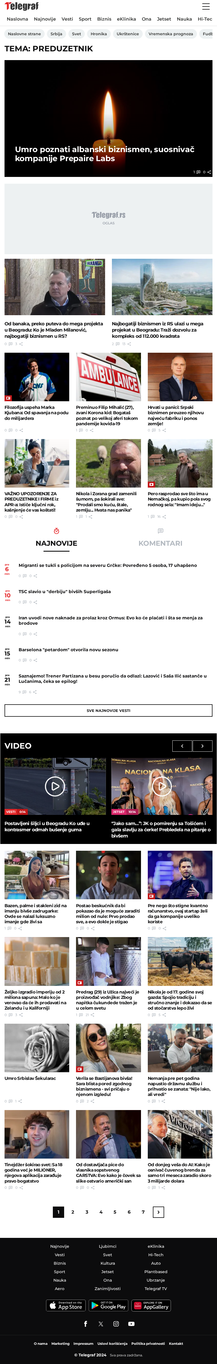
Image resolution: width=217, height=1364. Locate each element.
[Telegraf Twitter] (101, 1324)
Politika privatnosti (148, 1343)
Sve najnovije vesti (108, 710)
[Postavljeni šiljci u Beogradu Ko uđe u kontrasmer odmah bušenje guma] (55, 786)
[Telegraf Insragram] (116, 1324)
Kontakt (176, 1343)
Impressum (83, 1343)
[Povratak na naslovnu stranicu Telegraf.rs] (21, 6)
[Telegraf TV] (131, 1324)
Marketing (60, 1343)
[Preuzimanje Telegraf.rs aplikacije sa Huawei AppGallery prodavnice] (151, 1306)
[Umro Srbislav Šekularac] (37, 1048)
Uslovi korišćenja (112, 1343)
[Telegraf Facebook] (85, 1324)
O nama (40, 1343)
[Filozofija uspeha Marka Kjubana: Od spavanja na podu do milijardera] (37, 377)
